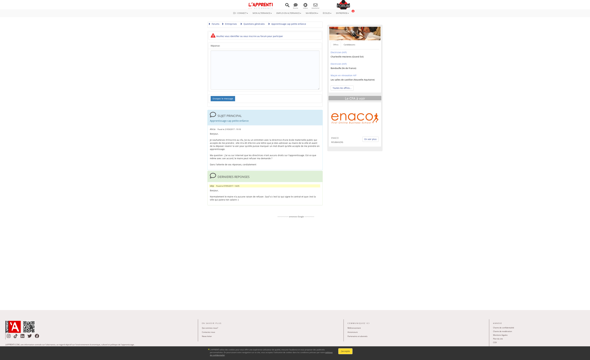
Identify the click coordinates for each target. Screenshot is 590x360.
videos (305, 8)
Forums (215, 23)
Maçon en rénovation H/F (343, 75)
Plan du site (498, 338)
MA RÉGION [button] (311, 13)
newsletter (315, 8)
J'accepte (345, 351)
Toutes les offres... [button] (342, 88)
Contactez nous (208, 332)
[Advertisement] (295, 261)
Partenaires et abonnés (358, 336)
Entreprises (230, 23)
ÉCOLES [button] (326, 13)
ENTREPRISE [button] (341, 13)
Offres (335, 44)
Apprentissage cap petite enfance (288, 23)
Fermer (209, 349)
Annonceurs (353, 332)
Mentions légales (500, 335)
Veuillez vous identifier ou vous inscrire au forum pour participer (249, 36)
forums (295, 8)
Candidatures (349, 44)
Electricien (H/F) (339, 52)
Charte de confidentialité (503, 327)
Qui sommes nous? (210, 328)
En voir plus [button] (370, 139)
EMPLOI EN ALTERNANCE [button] (288, 13)
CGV (495, 342)
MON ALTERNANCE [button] (261, 13)
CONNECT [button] (241, 13)
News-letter (207, 336)
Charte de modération (502, 331)
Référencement (354, 328)
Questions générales (254, 23)
